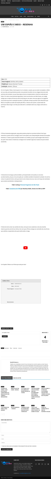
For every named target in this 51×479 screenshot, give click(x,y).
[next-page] (4, 414)
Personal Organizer (5, 3)
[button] (48, 16)
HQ (35, 16)
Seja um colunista (16, 1)
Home (12, 16)
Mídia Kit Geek (41, 1)
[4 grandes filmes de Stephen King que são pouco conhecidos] (25, 403)
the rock (20, 348)
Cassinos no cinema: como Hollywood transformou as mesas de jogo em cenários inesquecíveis (5, 392)
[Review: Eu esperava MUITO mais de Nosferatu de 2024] (45, 403)
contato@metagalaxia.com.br (25, 473)
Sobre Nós (3, 1)
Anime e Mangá (30, 16)
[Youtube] (49, 5)
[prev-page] (2, 414)
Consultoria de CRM (14, 188)
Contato (9, 1)
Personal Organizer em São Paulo (29, 185)
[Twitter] (47, 5)
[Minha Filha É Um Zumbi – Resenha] (15, 384)
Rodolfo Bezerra (6, 26)
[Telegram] (11, 354)
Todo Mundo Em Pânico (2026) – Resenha (5, 409)
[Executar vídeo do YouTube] (25, 248)
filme (11, 348)
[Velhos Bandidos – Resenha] (15, 403)
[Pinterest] (45, 5)
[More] (14, 354)
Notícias (16, 16)
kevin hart (15, 348)
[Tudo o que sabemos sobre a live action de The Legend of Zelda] (35, 403)
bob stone (7, 348)
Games (38, 16)
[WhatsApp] (8, 354)
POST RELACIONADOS (7, 378)
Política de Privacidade (27, 1)
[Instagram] (42, 5)
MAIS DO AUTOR (17, 378)
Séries (25, 16)
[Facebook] (40, 5)
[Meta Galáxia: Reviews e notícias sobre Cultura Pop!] (25, 10)
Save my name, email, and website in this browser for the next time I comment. (19, 446)
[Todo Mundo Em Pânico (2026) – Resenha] (5, 403)
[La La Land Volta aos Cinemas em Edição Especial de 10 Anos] (25, 384)
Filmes (21, 16)
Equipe (35, 1)
